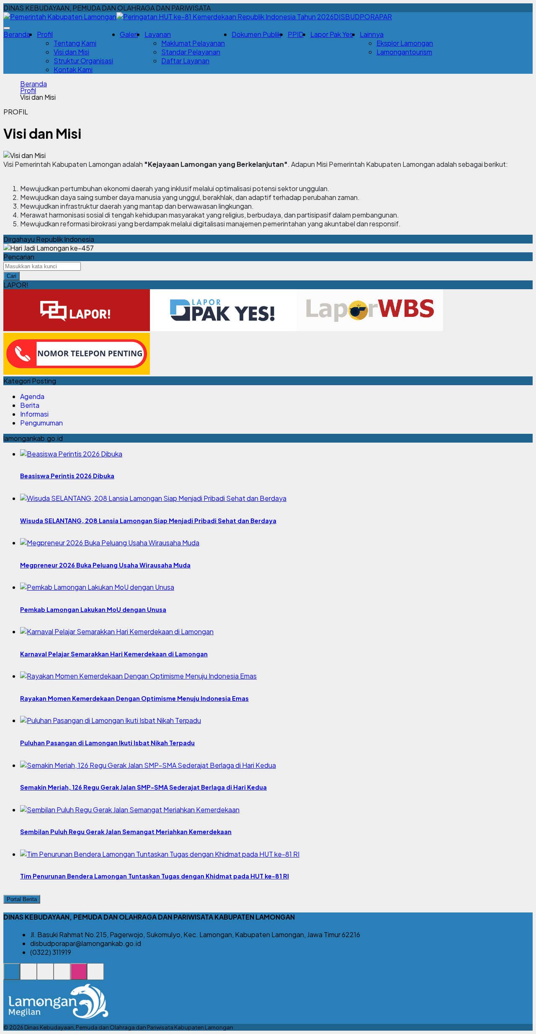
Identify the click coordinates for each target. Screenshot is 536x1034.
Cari (11, 276)
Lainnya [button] (372, 34)
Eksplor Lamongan (404, 43)
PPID (296, 34)
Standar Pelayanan (190, 51)
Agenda (32, 396)
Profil (28, 90)
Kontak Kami (73, 69)
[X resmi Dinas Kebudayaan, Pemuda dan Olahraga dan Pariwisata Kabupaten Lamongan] (62, 976)
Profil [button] (45, 34)
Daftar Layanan (185, 60)
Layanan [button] (157, 34)
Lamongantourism (404, 51)
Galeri (129, 34)
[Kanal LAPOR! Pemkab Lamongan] (28, 976)
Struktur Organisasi (83, 60)
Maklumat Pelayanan (193, 43)
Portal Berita (22, 899)
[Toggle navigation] (6, 28)
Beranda (16, 34)
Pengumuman (41, 422)
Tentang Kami (75, 43)
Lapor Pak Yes (331, 34)
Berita (29, 405)
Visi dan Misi (71, 51)
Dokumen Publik (256, 34)
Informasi (34, 413)
